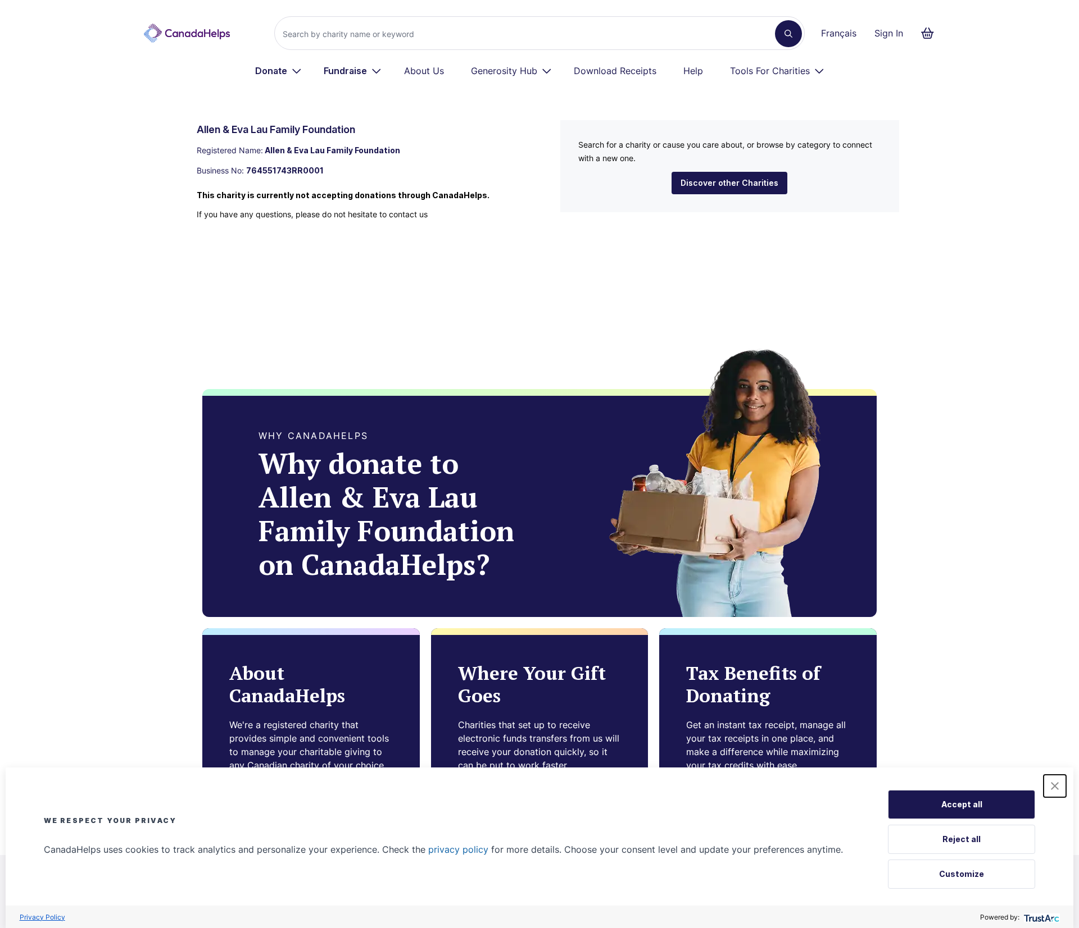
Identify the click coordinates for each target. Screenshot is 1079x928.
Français (838, 33)
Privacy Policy (42, 917)
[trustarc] (1040, 917)
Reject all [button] (961, 839)
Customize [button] (961, 874)
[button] (1055, 786)
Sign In (888, 33)
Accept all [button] (961, 804)
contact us (408, 214)
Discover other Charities (729, 183)
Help (693, 70)
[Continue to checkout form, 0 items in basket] (931, 33)
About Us (424, 70)
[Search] (788, 33)
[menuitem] (278, 71)
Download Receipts (615, 70)
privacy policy (458, 849)
